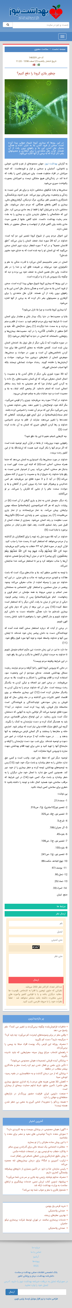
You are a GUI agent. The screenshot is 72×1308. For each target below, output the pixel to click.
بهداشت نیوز (51, 164)
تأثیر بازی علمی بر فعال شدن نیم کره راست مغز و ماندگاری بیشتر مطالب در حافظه (36, 1067)
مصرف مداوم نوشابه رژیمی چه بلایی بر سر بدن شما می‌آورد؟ (36, 1177)
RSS (36, 1266)
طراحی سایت (52, 1299)
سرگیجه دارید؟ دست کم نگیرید (50, 1040)
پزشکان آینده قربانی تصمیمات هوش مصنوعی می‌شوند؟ (38, 1061)
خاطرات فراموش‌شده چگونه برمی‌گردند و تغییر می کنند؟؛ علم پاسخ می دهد (36, 1028)
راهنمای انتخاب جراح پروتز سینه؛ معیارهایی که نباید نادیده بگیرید (36, 1054)
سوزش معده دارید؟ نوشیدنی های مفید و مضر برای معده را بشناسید (36, 1136)
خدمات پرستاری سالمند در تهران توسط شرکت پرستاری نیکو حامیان (36, 1222)
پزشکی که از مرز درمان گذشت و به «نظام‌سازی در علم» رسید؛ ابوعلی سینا (36, 1075)
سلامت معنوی (41, 49)
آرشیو (36, 1257)
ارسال (12, 1292)
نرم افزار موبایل (37, 1299)
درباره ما (36, 1247)
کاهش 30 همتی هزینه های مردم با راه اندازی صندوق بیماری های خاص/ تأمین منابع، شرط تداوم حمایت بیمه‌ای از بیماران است (36, 1085)
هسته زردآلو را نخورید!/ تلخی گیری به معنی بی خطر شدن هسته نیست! (36, 1104)
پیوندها (36, 1261)
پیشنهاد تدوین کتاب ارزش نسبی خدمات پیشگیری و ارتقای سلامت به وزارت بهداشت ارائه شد (36, 1183)
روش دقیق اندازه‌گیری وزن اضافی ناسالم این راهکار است (38, 1156)
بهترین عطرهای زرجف (55, 1215)
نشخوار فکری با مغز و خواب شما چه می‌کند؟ (44, 1190)
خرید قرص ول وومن (56, 1206)
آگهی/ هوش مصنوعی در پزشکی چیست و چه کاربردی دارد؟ (36, 1130)
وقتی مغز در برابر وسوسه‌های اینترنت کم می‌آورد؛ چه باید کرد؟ (35, 1035)
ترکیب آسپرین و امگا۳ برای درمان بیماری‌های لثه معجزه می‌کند (36, 1162)
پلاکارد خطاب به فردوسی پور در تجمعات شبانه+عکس (39, 1152)
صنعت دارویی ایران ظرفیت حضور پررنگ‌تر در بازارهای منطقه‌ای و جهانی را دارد (36, 1095)
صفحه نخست (59, 49)
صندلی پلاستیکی (57, 1211)
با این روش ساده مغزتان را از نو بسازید (47, 1142)
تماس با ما (36, 1252)
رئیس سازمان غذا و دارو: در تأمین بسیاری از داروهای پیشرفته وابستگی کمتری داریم (36, 1171)
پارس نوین (19, 1299)
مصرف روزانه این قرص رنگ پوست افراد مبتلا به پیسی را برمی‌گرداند (36, 1046)
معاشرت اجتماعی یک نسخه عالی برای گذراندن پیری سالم (37, 1147)
